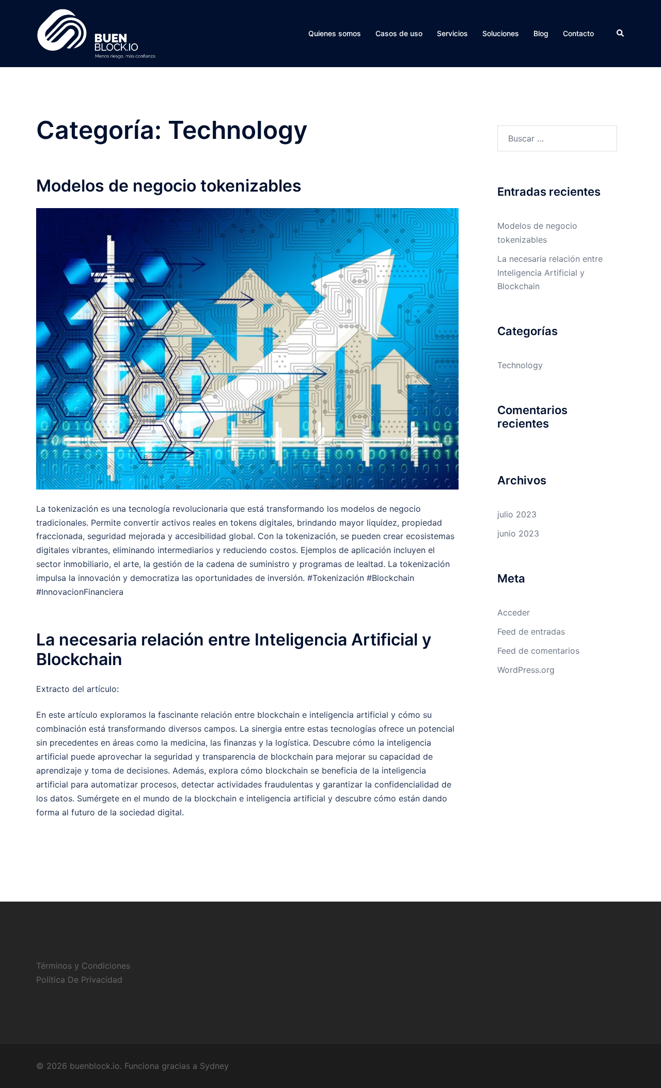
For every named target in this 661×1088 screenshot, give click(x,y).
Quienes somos (334, 33)
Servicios (452, 33)
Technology (520, 365)
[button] (621, 33)
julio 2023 (517, 514)
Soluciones (500, 33)
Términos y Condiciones (83, 965)
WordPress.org (526, 670)
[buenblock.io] (97, 32)
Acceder (513, 612)
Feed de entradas (531, 631)
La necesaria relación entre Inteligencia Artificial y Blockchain (233, 649)
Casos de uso (398, 33)
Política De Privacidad (79, 979)
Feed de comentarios (538, 650)
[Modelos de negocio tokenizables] (247, 348)
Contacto (578, 33)
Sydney (214, 1066)
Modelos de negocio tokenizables (169, 186)
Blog (540, 33)
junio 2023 (518, 533)
